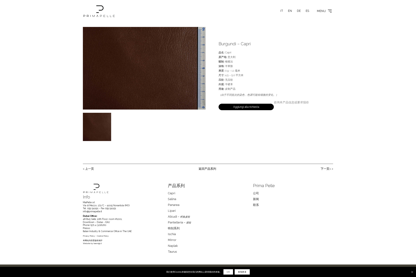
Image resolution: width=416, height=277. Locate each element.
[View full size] (87, 32)
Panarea (173, 205)
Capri (171, 193)
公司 (256, 193)
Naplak (173, 245)
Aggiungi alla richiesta (246, 106)
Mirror (172, 240)
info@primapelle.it (92, 211)
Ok (228, 272)
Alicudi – (179, 216)
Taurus (172, 251)
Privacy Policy (89, 236)
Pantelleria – (179, 222)
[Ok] (412, 272)
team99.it (98, 243)
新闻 (256, 199)
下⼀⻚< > (327, 168)
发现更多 (242, 272)
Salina (172, 199)
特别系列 (174, 228)
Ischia (172, 234)
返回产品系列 (207, 168)
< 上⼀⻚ (88, 168)
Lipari (172, 210)
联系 (256, 205)
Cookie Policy (103, 236)
